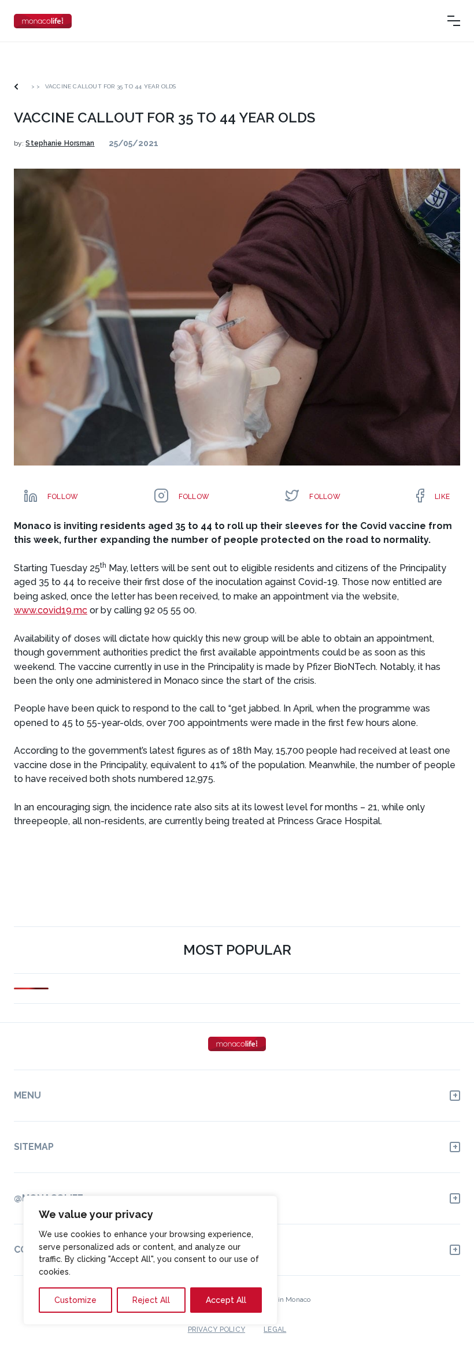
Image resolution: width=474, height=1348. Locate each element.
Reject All (151, 1300)
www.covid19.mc (50, 610)
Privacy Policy (216, 1329)
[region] (150, 1260)
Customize (75, 1300)
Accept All (226, 1300)
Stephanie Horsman (59, 143)
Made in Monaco (284, 1299)
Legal (275, 1329)
